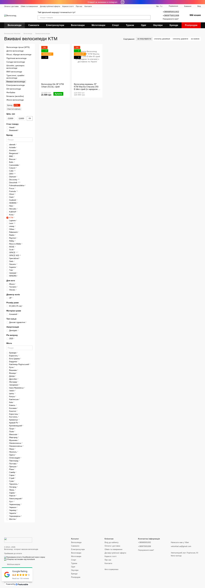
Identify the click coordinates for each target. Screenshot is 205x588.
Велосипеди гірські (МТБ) (18, 47)
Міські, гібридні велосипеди (18, 54)
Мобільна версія (13, 564)
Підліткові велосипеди (16, 58)
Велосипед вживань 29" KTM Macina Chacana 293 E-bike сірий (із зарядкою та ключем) (87, 88)
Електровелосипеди (15, 85)
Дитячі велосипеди (15, 51)
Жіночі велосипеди (15, 100)
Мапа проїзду (176, 556)
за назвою (195, 39)
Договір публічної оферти (50, 6)
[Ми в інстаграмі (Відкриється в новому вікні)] (102, 6)
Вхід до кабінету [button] (112, 542)
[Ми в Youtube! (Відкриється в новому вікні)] (99, 6)
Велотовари (78, 25)
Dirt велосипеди (13, 89)
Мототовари (98, 25)
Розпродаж (191, 25)
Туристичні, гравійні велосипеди (15, 76)
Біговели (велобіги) (15, 96)
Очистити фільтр (13, 109)
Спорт (115, 25)
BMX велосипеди (14, 72)
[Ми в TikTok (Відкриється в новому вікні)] (112, 6)
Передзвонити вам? (171, 19)
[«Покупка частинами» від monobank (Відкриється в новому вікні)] (19, 559)
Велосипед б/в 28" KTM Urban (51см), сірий (52, 85)
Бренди (174, 25)
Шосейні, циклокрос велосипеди (15, 66)
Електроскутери (55, 25)
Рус (161, 6)
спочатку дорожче (180, 39)
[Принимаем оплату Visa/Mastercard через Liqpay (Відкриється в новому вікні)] (24, 557)
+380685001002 (171, 12)
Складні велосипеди (15, 62)
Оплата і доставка (11, 6)
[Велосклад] (18, 540)
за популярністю (144, 39)
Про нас (79, 6)
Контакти (88, 6)
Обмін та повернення (29, 6)
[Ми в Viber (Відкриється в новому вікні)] (109, 6)
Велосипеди (14, 25)
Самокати (33, 25)
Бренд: (10, 105)
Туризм (130, 25)
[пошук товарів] (148, 17)
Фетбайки (10, 92)
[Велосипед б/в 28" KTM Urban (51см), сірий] (54, 63)
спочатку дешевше (162, 39)
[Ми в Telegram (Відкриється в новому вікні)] (106, 6)
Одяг (143, 25)
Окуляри (158, 25)
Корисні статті (68, 6)
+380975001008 (171, 15)
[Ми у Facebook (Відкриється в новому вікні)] (96, 6)
